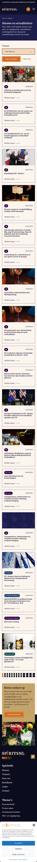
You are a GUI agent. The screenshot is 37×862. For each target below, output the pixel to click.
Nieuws (5, 770)
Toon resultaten (11, 59)
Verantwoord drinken (11, 812)
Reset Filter (27, 59)
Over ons (6, 778)
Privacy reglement (13, 859)
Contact (5, 790)
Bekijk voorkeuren (18, 854)
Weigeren (18, 849)
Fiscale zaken (7, 808)
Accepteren (18, 843)
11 (27, 675)
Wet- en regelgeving (11, 816)
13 (34, 675)
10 (24, 675)
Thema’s (6, 774)
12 (30, 675)
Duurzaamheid (8, 804)
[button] (34, 825)
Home (3, 18)
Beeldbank (7, 782)
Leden (5, 786)
